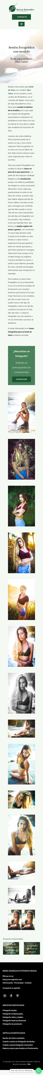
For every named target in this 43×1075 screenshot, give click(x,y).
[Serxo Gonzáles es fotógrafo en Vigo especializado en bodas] (21, 4)
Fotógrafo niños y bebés (13, 1017)
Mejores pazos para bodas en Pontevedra (20, 1048)
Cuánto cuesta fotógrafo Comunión (18, 1045)
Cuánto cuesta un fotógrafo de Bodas (19, 1041)
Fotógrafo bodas (10, 1010)
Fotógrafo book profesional (14, 1020)
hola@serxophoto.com (12, 979)
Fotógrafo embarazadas (13, 1014)
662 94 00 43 (8, 976)
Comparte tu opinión (11, 988)
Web (28, 1064)
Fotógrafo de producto (12, 1024)
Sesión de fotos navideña (13, 1038)
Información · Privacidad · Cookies (17, 983)
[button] (4, 948)
